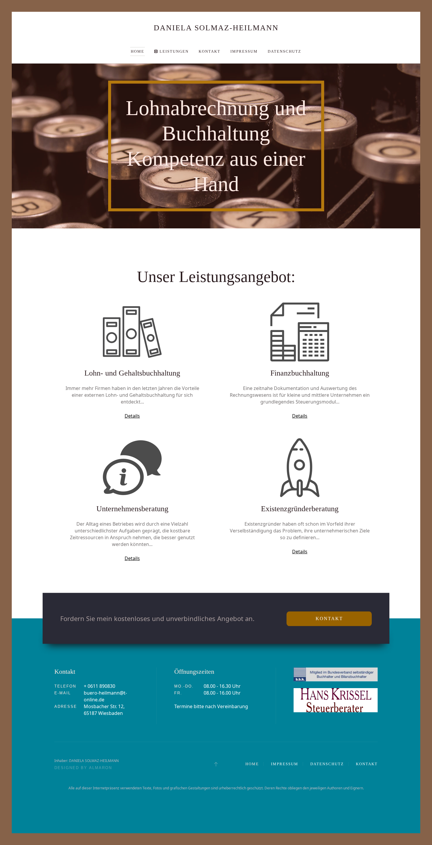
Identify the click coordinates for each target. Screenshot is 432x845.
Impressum (244, 51)
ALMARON (100, 768)
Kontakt (209, 51)
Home (137, 51)
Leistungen (173, 51)
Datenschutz (284, 51)
